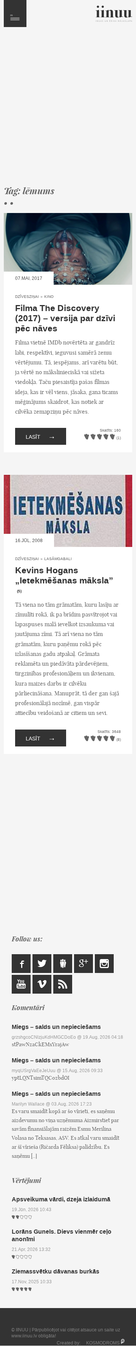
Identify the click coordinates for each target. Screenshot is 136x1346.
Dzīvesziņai (27, 296)
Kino (49, 296)
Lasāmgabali (58, 558)
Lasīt (41, 436)
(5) (19, 591)
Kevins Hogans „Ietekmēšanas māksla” (64, 576)
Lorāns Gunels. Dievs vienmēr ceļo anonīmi (61, 1235)
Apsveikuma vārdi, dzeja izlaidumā (61, 1199)
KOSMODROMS (103, 1343)
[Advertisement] (68, 109)
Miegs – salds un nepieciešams (56, 1027)
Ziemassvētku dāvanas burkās (55, 1271)
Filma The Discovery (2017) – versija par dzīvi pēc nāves (65, 318)
